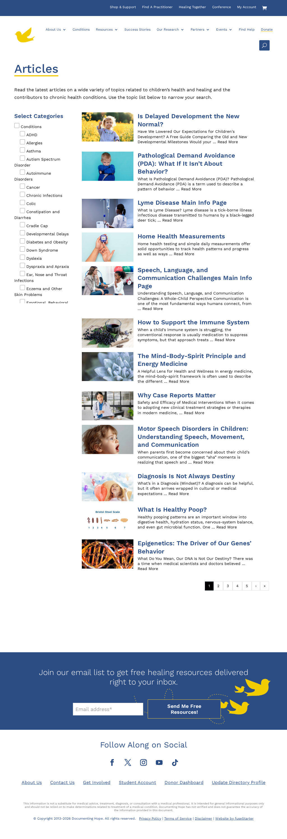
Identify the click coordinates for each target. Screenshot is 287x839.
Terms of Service (178, 818)
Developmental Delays (47, 234)
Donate (267, 29)
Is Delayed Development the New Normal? (188, 120)
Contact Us (62, 782)
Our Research (168, 29)
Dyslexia (34, 258)
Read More (227, 142)
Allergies (34, 143)
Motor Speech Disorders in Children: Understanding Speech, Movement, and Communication (193, 436)
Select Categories (38, 116)
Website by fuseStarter (234, 818)
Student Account (137, 782)
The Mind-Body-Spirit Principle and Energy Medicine (192, 360)
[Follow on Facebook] (112, 762)
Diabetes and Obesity (47, 242)
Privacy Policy (150, 818)
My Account (246, 7)
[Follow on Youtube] (159, 762)
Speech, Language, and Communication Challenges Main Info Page (195, 277)
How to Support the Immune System (193, 322)
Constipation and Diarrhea (37, 214)
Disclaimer (203, 818)
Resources (104, 29)
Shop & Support (123, 7)
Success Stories (137, 29)
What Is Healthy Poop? (172, 509)
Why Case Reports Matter (177, 395)
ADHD (31, 135)
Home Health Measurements (181, 236)
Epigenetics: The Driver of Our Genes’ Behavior (194, 547)
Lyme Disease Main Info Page (182, 202)
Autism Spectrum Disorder (37, 162)
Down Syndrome (42, 250)
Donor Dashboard (184, 782)
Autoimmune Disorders (32, 176)
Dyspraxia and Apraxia (47, 266)
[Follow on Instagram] (143, 762)
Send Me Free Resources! (184, 709)
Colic (31, 203)
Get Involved (96, 782)
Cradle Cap (37, 226)
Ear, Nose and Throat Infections (40, 277)
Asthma (33, 151)
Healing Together (192, 7)
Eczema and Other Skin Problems (38, 291)
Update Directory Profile (238, 782)
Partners (197, 29)
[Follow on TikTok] (175, 762)
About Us (53, 29)
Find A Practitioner (157, 7)
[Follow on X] (128, 762)
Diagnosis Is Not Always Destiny (186, 476)
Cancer (33, 187)
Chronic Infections (44, 195)
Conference (221, 7)
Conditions (81, 29)
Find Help (247, 29)
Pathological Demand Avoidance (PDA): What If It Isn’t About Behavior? (186, 163)
